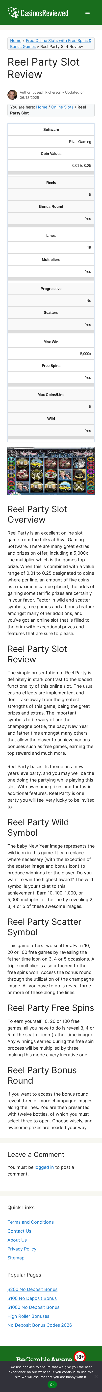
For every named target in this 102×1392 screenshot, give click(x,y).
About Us (17, 1240)
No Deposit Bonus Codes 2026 (39, 1325)
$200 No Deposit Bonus (32, 1289)
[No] (95, 1376)
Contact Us (19, 1231)
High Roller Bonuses (28, 1316)
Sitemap (16, 1257)
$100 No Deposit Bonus (32, 1298)
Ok (52, 1385)
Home (15, 40)
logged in (44, 1167)
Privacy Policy (21, 1248)
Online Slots (62, 107)
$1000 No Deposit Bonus (33, 1307)
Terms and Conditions (30, 1222)
